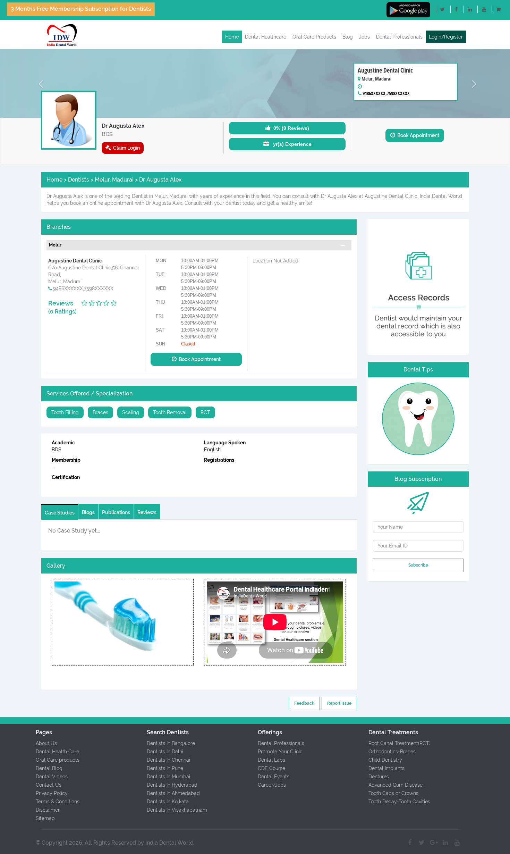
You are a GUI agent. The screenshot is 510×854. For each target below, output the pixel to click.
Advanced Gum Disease (395, 785)
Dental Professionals (399, 37)
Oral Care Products (314, 37)
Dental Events (273, 776)
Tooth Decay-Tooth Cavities (399, 801)
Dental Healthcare (265, 37)
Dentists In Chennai (168, 760)
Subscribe (418, 565)
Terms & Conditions (57, 801)
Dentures (378, 776)
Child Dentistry (385, 760)
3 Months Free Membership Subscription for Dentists (81, 9)
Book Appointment (417, 135)
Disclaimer (48, 810)
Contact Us (48, 785)
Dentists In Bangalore (171, 743)
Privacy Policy (52, 793)
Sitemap (45, 818)
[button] (38, 83)
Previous (51, 622)
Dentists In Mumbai (168, 776)
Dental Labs (271, 760)
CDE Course (271, 768)
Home (232, 37)
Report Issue (339, 703)
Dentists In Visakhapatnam (177, 810)
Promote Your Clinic (280, 751)
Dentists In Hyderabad (172, 785)
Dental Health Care (57, 751)
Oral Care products (57, 760)
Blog (347, 37)
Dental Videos (52, 776)
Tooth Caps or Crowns (393, 793)
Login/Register (446, 37)
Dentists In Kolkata (168, 801)
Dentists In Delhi (165, 751)
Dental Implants (386, 768)
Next (194, 622)
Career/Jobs (272, 785)
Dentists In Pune (165, 768)
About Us (46, 743)
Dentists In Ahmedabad (173, 793)
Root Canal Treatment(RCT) (399, 743)
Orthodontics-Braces (392, 751)
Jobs (364, 37)
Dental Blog (49, 768)
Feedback (304, 703)
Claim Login (125, 148)
